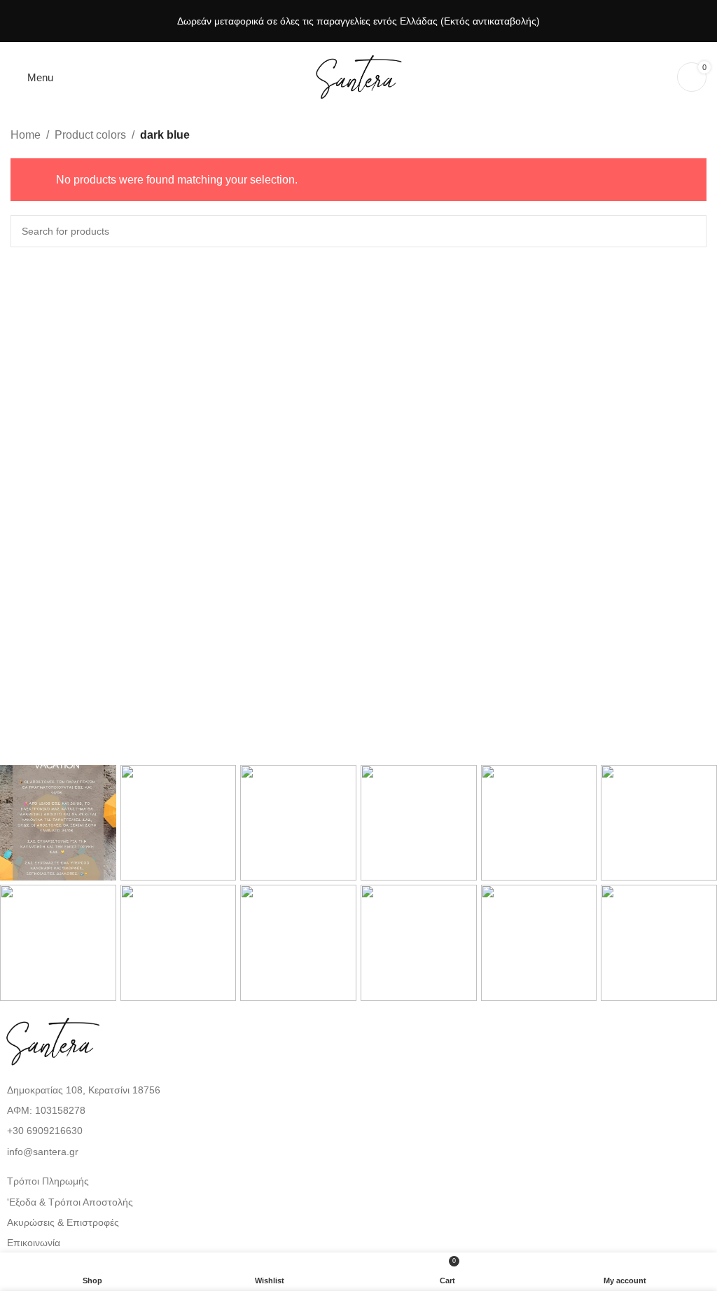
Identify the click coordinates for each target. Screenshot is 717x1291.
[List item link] (358, 1130)
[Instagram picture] (58, 823)
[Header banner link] (358, 21)
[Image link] (52, 1041)
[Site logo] (358, 76)
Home (26, 135)
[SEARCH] (690, 231)
